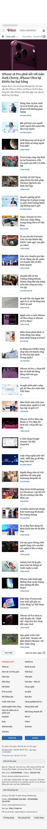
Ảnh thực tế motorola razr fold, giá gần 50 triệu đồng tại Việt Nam (32, 601)
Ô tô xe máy (7, 692)
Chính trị (29, 662)
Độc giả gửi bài (24, 818)
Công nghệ (10, 36)
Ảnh (4, 721)
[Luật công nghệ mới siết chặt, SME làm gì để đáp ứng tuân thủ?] (10, 459)
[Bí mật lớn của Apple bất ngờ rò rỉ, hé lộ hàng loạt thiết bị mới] (10, 302)
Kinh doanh (30, 667)
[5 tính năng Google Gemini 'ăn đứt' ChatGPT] (10, 442)
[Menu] (3, 30)
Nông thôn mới (31, 707)
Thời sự (5, 667)
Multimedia (7, 726)
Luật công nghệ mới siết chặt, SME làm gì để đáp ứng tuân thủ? (32, 458)
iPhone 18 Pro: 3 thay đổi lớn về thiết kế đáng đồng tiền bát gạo (32, 371)
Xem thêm (8, 653)
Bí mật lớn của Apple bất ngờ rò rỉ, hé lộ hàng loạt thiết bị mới (32, 301)
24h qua (5, 731)
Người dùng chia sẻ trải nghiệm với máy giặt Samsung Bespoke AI (31, 475)
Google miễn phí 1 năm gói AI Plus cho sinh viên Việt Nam (32, 388)
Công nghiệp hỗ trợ (33, 702)
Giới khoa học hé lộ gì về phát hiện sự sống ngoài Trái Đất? (32, 143)
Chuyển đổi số (39, 36)
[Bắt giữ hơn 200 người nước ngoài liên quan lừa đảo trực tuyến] (10, 127)
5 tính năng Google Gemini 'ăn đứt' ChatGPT (29, 441)
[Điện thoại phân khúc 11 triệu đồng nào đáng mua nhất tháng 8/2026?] (10, 336)
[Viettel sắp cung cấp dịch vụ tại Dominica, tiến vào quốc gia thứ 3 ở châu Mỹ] (10, 161)
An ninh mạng (25, 115)
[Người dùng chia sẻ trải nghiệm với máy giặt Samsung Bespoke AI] (10, 476)
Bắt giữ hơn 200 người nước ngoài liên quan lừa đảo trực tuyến (32, 126)
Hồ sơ (27, 716)
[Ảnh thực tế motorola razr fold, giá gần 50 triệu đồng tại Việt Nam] (10, 602)
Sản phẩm (24, 229)
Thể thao (29, 672)
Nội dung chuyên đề (33, 712)
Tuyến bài (12, 738)
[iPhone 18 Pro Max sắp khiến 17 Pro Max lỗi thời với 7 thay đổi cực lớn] (10, 423)
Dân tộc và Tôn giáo (10, 672)
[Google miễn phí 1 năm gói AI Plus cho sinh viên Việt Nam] (10, 389)
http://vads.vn (15, 808)
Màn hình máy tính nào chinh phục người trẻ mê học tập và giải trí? (32, 405)
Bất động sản (7, 697)
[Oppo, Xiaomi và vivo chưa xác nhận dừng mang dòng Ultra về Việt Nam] (10, 220)
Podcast (28, 726)
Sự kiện (35, 738)
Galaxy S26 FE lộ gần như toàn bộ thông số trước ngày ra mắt (31, 565)
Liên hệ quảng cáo (10, 790)
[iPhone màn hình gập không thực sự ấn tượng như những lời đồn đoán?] (10, 583)
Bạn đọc (28, 697)
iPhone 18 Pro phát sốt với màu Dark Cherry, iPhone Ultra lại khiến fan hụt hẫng (23, 77)
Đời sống (6, 682)
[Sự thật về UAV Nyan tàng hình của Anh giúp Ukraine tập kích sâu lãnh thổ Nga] (10, 181)
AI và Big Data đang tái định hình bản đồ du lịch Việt (32, 528)
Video (27, 721)
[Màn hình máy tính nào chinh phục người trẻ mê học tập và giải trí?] (10, 406)
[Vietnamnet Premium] (8, 663)
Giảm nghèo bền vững (11, 707)
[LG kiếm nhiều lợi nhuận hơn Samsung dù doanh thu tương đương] (10, 513)
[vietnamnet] (11, 32)
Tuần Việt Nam (8, 702)
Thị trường (26, 36)
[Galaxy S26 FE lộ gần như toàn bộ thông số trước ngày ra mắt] (10, 566)
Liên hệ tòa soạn (9, 761)
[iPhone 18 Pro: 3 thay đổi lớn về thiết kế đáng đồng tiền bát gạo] (10, 372)
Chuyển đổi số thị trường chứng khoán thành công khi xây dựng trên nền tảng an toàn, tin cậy (32, 282)
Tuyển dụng (39, 818)
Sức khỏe (6, 687)
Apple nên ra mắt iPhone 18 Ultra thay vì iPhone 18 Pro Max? (32, 318)
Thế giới (28, 677)
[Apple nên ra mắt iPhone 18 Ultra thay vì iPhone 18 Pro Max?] (10, 319)
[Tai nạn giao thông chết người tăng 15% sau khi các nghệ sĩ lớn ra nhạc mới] (10, 546)
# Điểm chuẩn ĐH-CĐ (27, 30)
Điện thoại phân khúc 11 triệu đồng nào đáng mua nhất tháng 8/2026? (32, 335)
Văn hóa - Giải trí (32, 682)
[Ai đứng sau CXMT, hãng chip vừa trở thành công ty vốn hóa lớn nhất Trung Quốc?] (10, 353)
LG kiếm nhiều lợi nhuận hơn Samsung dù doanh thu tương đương (32, 512)
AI (21, 394)
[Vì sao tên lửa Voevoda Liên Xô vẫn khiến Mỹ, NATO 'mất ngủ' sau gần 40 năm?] (10, 240)
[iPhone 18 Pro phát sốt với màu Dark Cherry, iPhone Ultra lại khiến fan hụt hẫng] (23, 55)
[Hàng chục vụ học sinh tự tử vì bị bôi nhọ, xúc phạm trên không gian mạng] (10, 107)
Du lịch (28, 692)
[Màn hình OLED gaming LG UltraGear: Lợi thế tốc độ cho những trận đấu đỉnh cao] (10, 493)
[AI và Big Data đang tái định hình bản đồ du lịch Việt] (10, 529)
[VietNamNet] (3, 37)
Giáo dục (5, 677)
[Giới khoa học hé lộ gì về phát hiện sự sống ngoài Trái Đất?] (10, 144)
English (5, 716)
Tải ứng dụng (8, 818)
